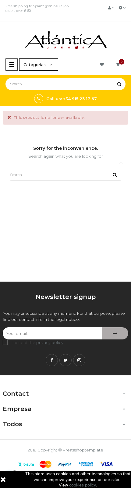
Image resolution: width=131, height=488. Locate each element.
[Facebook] (52, 360)
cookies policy (82, 485)
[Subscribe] (115, 333)
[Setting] (122, 7)
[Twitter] (65, 360)
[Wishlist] (102, 64)
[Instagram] (79, 360)
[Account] (111, 7)
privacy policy (49, 342)
